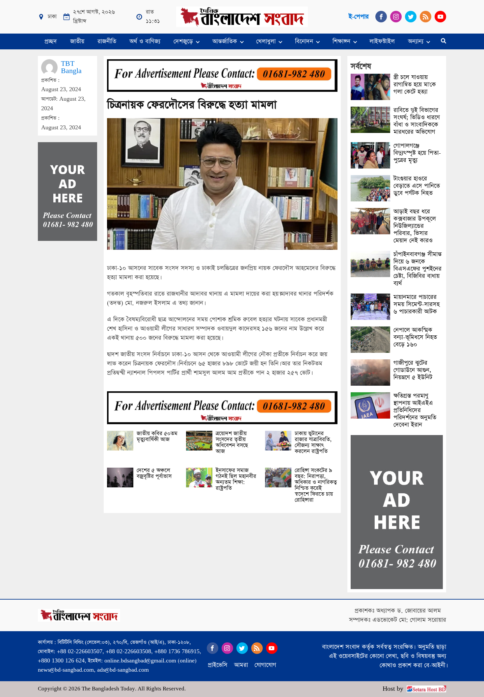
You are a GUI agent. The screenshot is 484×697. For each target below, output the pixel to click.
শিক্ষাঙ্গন (341, 41)
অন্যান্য (415, 41)
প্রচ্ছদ (50, 41)
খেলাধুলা (266, 41)
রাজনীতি (106, 41)
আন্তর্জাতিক (224, 41)
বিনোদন (304, 41)
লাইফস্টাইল (382, 41)
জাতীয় (77, 41)
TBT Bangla (71, 67)
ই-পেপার (359, 17)
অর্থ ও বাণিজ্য (144, 41)
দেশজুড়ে (183, 41)
